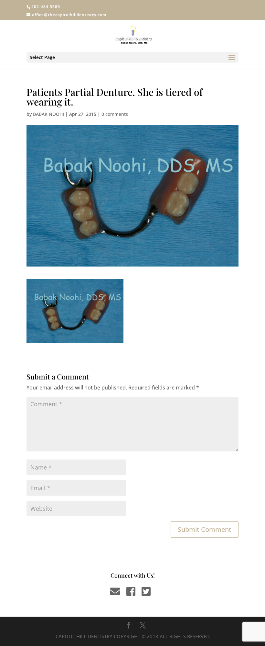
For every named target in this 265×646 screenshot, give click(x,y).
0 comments (114, 114)
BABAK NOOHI (48, 114)
